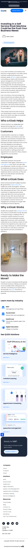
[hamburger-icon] (25, 10)
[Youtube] (17, 523)
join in (13, 289)
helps (17, 126)
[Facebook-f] (3, 523)
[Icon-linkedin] (12, 523)
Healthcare (10, 319)
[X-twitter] (8, 523)
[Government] (3, 313)
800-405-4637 (6, 533)
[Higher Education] (3, 327)
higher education (16, 185)
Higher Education (12, 327)
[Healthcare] (3, 320)
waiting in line (21, 211)
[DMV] (3, 307)
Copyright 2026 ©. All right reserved (14, 541)
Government (10, 313)
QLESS (14, 77)
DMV (7, 307)
